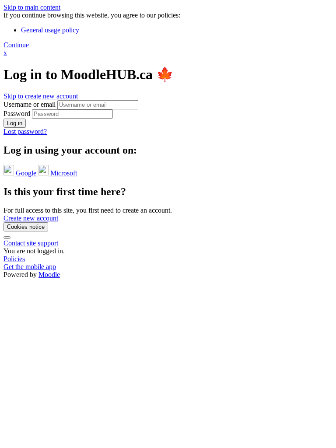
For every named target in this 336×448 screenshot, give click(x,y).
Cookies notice (26, 227)
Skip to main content (32, 7)
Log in (14, 123)
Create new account (31, 218)
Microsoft (63, 173)
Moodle (49, 274)
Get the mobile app (30, 266)
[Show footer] (7, 237)
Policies (14, 258)
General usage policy (50, 30)
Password (17, 113)
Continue (16, 45)
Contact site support (31, 243)
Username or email (30, 104)
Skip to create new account (41, 96)
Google (26, 173)
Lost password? (25, 131)
